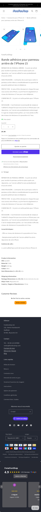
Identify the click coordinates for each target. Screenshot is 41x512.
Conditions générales (10, 395)
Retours (6, 369)
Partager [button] (6, 172)
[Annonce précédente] (3, 5)
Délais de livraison (9, 364)
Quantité (3, 123)
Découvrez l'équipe (10, 351)
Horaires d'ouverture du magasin (14, 382)
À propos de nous (9, 348)
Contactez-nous (9, 373)
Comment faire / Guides (11, 399)
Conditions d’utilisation (11, 457)
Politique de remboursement (15, 454)
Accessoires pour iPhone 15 (15, 18)
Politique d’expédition (24, 457)
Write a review (20, 303)
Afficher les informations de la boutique (15, 167)
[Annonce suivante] (37, 5)
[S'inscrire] (30, 411)
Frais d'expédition (12, 135)
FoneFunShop (13, 452)
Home (3, 18)
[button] (4, 11)
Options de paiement (10, 391)
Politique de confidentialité (31, 454)
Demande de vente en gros (12, 378)
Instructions (7, 386)
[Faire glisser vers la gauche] (16, 49)
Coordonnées (35, 457)
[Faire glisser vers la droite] (25, 49)
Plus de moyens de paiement (20, 156)
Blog (5, 353)
